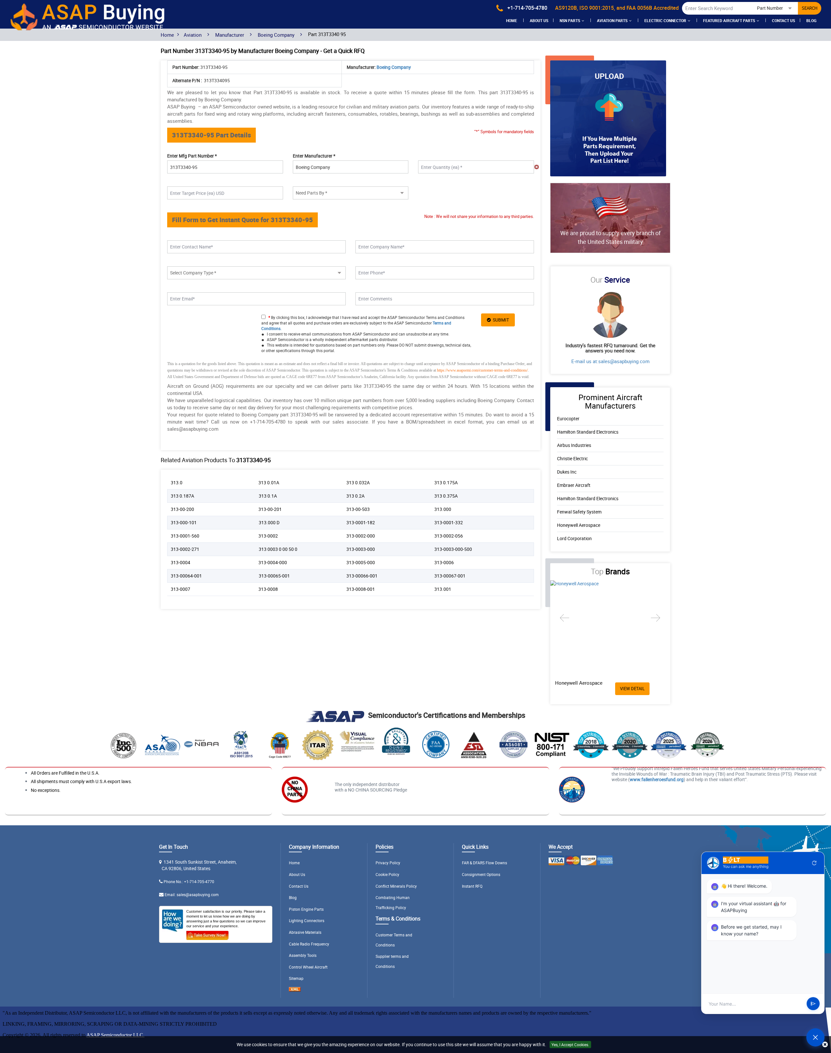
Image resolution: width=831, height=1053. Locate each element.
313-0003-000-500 (453, 549)
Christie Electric (572, 458)
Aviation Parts (612, 20)
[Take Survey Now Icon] (207, 934)
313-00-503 (358, 509)
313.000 (442, 509)
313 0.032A (358, 482)
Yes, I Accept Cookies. (570, 1044)
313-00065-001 (274, 576)
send (813, 1004)
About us (539, 20)
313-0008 (268, 589)
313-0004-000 (272, 562)
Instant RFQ (472, 886)
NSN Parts (570, 20)
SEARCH (809, 8)
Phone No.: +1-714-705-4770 (189, 881)
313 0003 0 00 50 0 (278, 549)
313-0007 (180, 589)
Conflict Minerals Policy (396, 886)
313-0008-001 (360, 589)
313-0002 (268, 536)
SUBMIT (500, 320)
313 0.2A (355, 496)
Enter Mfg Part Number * (192, 156)
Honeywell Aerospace (578, 525)
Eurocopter (568, 418)
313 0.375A (446, 496)
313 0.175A (446, 482)
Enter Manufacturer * (314, 156)
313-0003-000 (360, 549)
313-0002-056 (448, 536)
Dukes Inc (567, 472)
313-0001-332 (448, 522)
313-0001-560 (185, 536)
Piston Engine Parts (306, 909)
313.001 (442, 589)
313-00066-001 (362, 576)
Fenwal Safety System (579, 512)
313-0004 (180, 562)
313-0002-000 (360, 536)
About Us (297, 874)
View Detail (632, 688)
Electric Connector (665, 20)
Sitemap (296, 978)
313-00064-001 (186, 576)
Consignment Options (481, 874)
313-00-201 (270, 509)
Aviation (193, 35)
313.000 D (269, 522)
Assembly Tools (302, 955)
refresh (814, 863)
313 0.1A (268, 496)
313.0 (176, 482)
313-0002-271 (185, 549)
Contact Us (783, 20)
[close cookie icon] (825, 1044)
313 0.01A (268, 482)
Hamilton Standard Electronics (587, 432)
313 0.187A (182, 496)
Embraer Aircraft (573, 485)
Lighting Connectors (306, 920)
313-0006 (444, 562)
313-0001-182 (360, 522)
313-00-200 (182, 509)
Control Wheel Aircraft (308, 967)
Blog (811, 20)
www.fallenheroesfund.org (657, 779)
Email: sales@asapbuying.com (192, 894)
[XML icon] (295, 990)
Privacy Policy (388, 862)
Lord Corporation (574, 538)
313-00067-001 (449, 576)
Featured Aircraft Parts (729, 20)
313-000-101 (184, 522)
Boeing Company (276, 35)
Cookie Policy (387, 874)
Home (511, 20)
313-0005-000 (360, 562)
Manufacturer (229, 35)
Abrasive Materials (305, 932)
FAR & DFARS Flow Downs (484, 862)
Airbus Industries (574, 445)
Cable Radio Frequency (309, 943)
